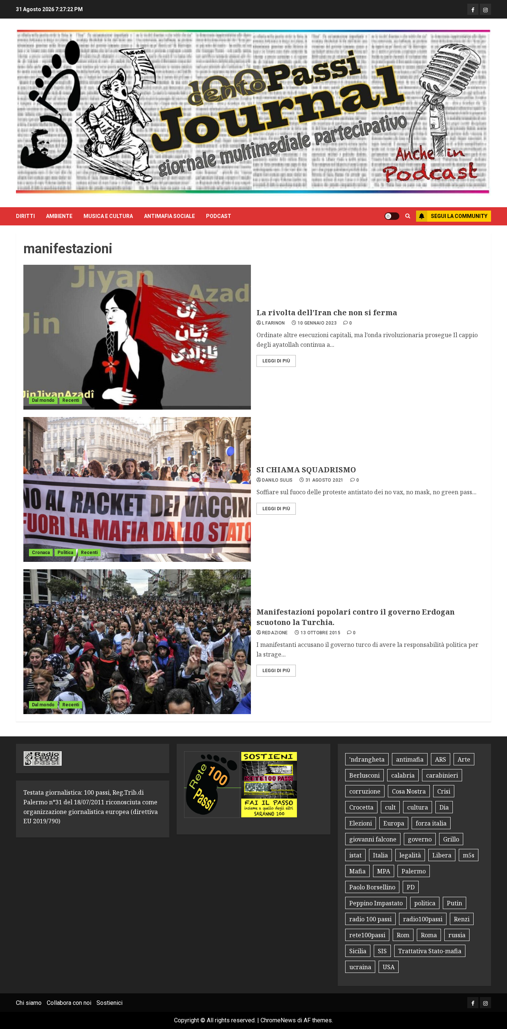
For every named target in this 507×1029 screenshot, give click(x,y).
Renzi (462, 919)
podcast (218, 216)
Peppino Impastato (376, 903)
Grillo (451, 839)
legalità (410, 855)
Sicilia (357, 951)
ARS (440, 759)
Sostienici (109, 1002)
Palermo (414, 871)
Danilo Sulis (277, 480)
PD (411, 887)
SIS (382, 951)
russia (456, 935)
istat (355, 855)
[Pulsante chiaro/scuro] (392, 216)
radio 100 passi (370, 919)
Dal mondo (43, 400)
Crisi (443, 791)
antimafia (409, 759)
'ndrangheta (367, 759)
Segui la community (459, 216)
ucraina (360, 967)
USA (389, 967)
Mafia (357, 871)
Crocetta (361, 807)
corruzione (364, 791)
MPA (383, 871)
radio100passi (422, 919)
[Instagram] (485, 9)
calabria (403, 775)
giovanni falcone (372, 839)
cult (390, 807)
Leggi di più (276, 361)
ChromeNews (278, 1020)
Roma (429, 935)
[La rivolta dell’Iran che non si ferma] (137, 337)
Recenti (70, 400)
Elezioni (360, 823)
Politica (65, 552)
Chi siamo (29, 1002)
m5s (468, 855)
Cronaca (41, 552)
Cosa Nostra (409, 791)
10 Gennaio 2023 (317, 323)
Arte (464, 759)
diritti (25, 216)
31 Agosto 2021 (324, 480)
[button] (407, 216)
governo (420, 839)
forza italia (431, 823)
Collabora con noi (69, 1002)
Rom (403, 935)
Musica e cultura (108, 216)
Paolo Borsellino (372, 887)
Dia (444, 807)
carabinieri (442, 775)
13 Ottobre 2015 (320, 632)
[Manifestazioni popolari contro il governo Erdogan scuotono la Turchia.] (137, 641)
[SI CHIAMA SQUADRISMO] (137, 489)
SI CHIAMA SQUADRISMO (306, 470)
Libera (441, 855)
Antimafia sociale (169, 216)
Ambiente (59, 216)
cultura (417, 807)
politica (424, 903)
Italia (380, 855)
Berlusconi (364, 775)
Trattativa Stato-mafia (429, 951)
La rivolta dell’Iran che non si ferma (326, 312)
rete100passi (367, 935)
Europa (393, 823)
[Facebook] (472, 9)
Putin (454, 903)
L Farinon (273, 323)
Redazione (275, 632)
